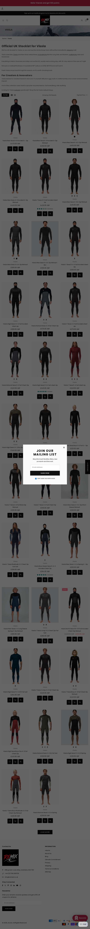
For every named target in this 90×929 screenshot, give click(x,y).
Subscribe (45, 473)
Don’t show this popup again (46, 478)
